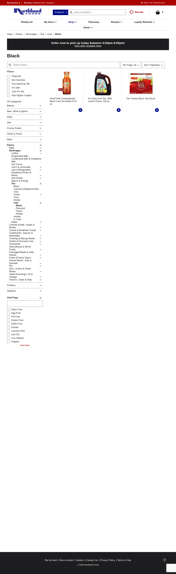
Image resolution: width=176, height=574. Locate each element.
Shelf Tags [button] (12, 297)
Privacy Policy (107, 560)
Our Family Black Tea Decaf (140, 98)
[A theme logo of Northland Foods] (26, 11)
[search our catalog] (71, 12)
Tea (42, 34)
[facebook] (164, 560)
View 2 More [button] (25, 345)
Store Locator (66, 560)
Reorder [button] (139, 12)
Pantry (19, 34)
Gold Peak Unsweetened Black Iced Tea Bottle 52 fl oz (63, 101)
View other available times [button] (88, 46)
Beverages (31, 34)
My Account (51, 560)
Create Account (159, 3)
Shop (9, 34)
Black (58, 34)
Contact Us (92, 560)
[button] (44, 3)
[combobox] (60, 12)
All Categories (14, 101)
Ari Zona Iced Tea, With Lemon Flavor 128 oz (100, 100)
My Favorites (12, 3)
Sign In (146, 3)
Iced (49, 34)
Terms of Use (124, 560)
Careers (80, 560)
